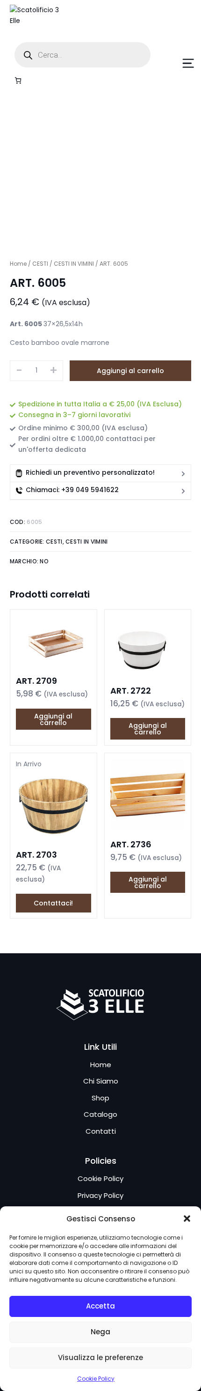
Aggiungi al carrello (130, 370)
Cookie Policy (96, 1379)
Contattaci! (53, 903)
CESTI (40, 264)
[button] (187, 1218)
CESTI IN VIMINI (74, 264)
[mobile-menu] (178, 63)
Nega (100, 1332)
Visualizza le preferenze (100, 1357)
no (44, 561)
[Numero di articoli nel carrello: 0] (18, 80)
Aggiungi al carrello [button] (53, 719)
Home (18, 264)
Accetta (100, 1306)
